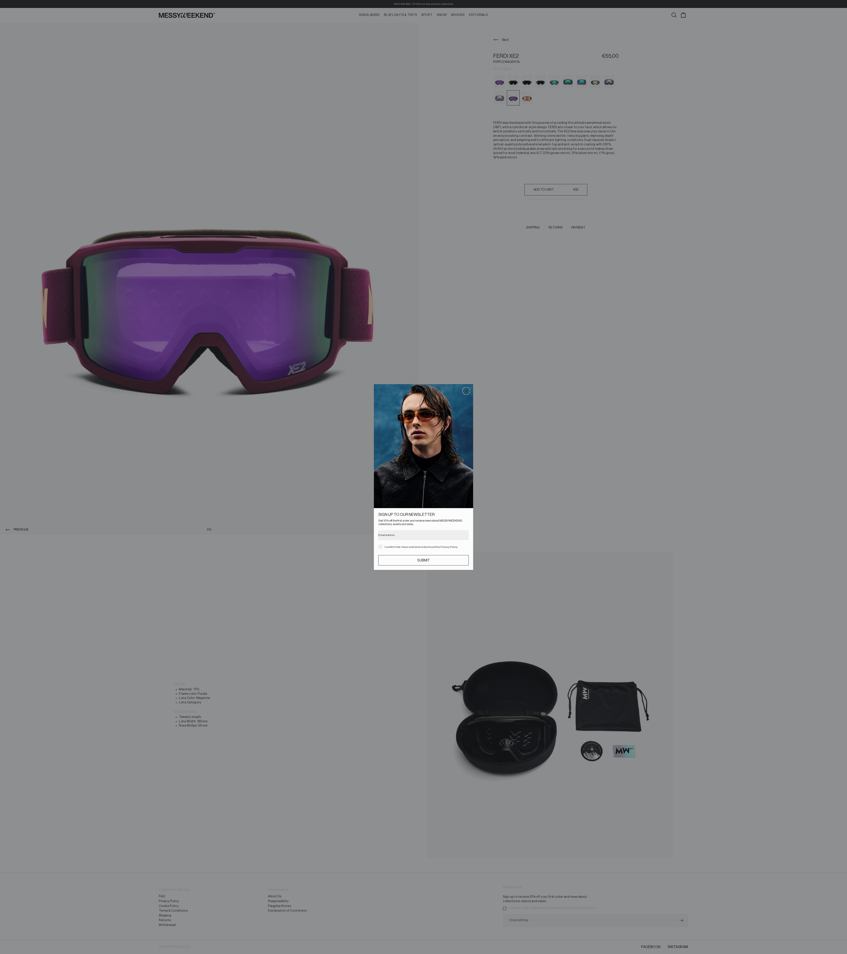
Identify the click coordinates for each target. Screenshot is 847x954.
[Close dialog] (466, 391)
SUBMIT (423, 560)
